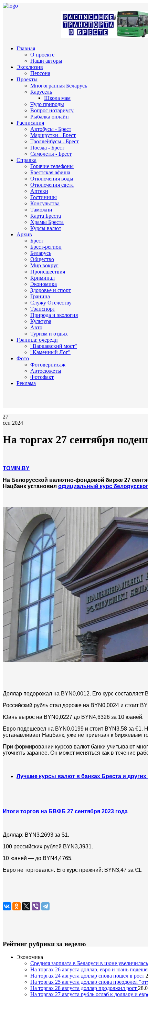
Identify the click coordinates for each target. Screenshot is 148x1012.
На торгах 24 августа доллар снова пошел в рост (88, 976)
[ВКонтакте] (7, 906)
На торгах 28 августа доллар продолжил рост (84, 988)
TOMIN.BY (16, 468)
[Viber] (36, 906)
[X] (26, 906)
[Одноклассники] (16, 906)
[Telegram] (45, 906)
